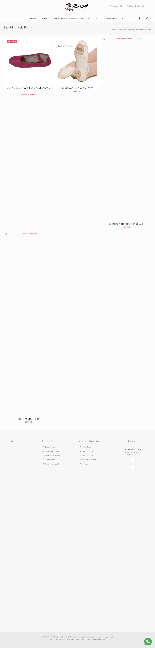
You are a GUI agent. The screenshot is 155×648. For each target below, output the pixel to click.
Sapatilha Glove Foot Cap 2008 (77, 88)
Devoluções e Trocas (89, 460)
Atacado (114, 6)
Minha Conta (141, 6)
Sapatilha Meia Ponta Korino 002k (126, 223)
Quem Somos (50, 447)
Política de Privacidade (53, 455)
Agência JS (109, 637)
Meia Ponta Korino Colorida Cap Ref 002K (28, 88)
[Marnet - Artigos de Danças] (77, 7)
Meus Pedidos (127, 6)
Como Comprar (87, 455)
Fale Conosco (50, 460)
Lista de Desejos (88, 451)
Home (145, 27)
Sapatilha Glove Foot (28, 418)
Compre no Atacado (52, 464)
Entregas (85, 464)
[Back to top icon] (143, 643)
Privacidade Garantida (53, 451)
